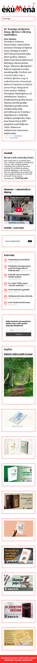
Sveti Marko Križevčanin (19, 302)
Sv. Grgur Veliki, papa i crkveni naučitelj (18, 284)
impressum (5, 658)
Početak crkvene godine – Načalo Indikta (19, 276)
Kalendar (18, 136)
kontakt (14, 658)
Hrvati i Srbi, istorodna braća (18, 157)
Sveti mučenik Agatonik (19, 290)
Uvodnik (8, 153)
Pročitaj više (21, 178)
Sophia (8, 349)
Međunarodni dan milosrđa (20, 296)
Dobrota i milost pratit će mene (18, 354)
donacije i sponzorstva (24, 660)
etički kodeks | (25, 658)
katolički (14, 138)
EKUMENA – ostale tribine (14, 228)
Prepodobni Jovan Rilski (19, 260)
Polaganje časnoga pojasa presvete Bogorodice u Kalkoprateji (19, 268)
